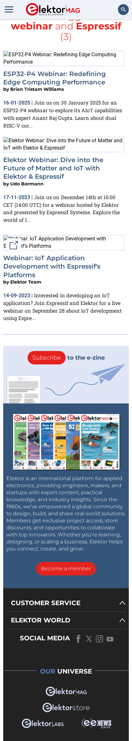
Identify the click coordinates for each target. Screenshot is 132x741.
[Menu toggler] (9, 9)
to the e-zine (68, 357)
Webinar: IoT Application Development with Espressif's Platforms (51, 266)
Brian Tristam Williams (37, 89)
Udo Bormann (27, 184)
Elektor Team (25, 282)
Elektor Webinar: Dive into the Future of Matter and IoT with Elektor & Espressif (53, 168)
